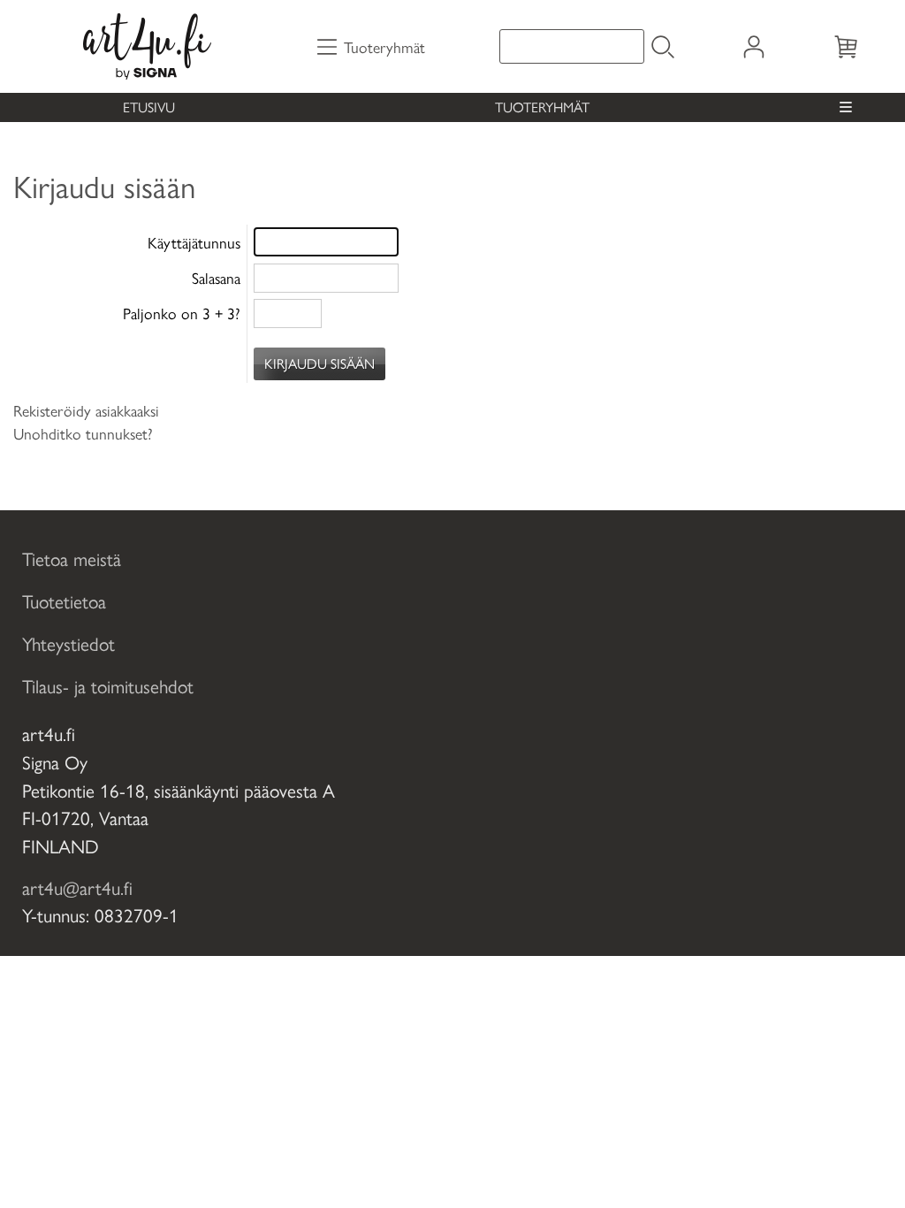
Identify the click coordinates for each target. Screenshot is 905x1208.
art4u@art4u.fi (77, 887)
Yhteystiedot (68, 643)
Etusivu (149, 106)
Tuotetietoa (64, 600)
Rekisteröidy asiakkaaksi (86, 410)
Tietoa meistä (71, 558)
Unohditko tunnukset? (83, 433)
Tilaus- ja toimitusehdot (108, 685)
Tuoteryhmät (542, 106)
